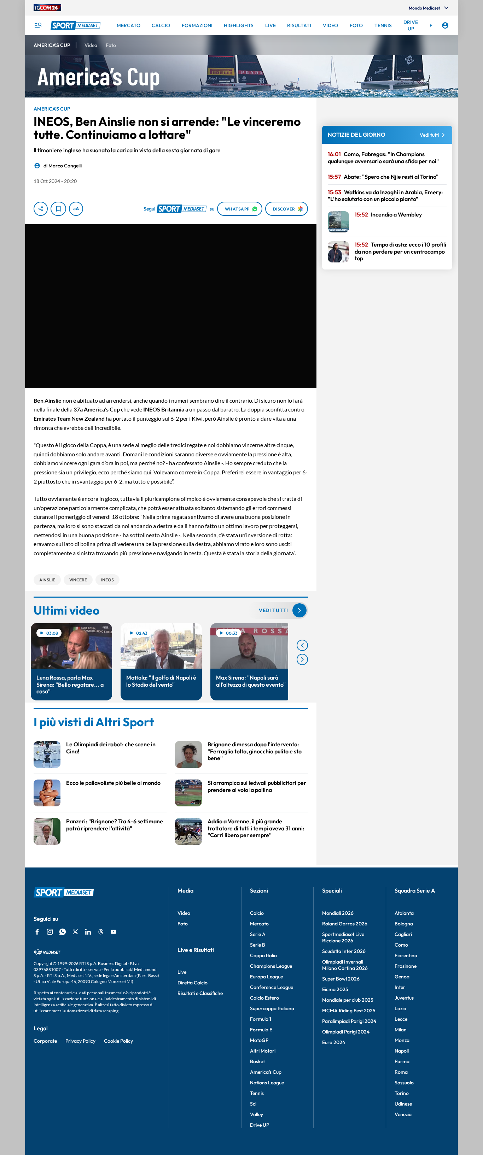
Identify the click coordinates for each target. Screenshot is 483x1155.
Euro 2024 (333, 1042)
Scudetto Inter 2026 (344, 951)
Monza (402, 1040)
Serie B (257, 945)
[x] (75, 931)
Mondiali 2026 (338, 913)
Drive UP (259, 1125)
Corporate (45, 1041)
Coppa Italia (263, 955)
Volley (256, 1114)
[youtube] (113, 931)
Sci (253, 1104)
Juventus (404, 998)
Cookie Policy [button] (118, 1041)
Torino (402, 1093)
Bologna (404, 923)
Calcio (257, 913)
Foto (183, 923)
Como (401, 945)
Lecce (401, 1019)
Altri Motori (262, 1051)
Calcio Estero (264, 998)
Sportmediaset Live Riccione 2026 (343, 937)
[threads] (100, 931)
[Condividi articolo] (41, 209)
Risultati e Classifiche (200, 993)
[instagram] (49, 931)
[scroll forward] (302, 659)
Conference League (271, 987)
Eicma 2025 (335, 989)
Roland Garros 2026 (344, 923)
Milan (401, 1029)
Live (182, 972)
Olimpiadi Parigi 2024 (345, 1032)
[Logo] (76, 25)
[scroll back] (302, 645)
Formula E (261, 1029)
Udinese (403, 1104)
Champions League (271, 966)
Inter (400, 987)
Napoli (402, 1051)
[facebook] (37, 931)
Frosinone (406, 966)
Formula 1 (260, 1019)
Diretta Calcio (193, 982)
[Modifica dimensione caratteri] (76, 209)
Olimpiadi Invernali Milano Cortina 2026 (345, 965)
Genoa (402, 976)
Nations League (267, 1082)
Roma (401, 1072)
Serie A (258, 934)
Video (184, 913)
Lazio (400, 1008)
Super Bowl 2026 (341, 979)
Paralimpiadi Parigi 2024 (349, 1021)
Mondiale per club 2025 (347, 1000)
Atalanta (404, 913)
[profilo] (445, 25)
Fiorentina (406, 955)
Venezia (403, 1114)
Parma (402, 1061)
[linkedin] (88, 931)
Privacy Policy (80, 1041)
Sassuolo (404, 1082)
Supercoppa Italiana (272, 1008)
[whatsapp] (62, 931)
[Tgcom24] (47, 7)
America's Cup (265, 1072)
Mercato (259, 923)
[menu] (38, 25)
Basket (257, 1061)
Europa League (266, 976)
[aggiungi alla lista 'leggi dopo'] (58, 209)
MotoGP (259, 1040)
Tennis (257, 1093)
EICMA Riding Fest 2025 (349, 1010)
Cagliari (403, 934)
